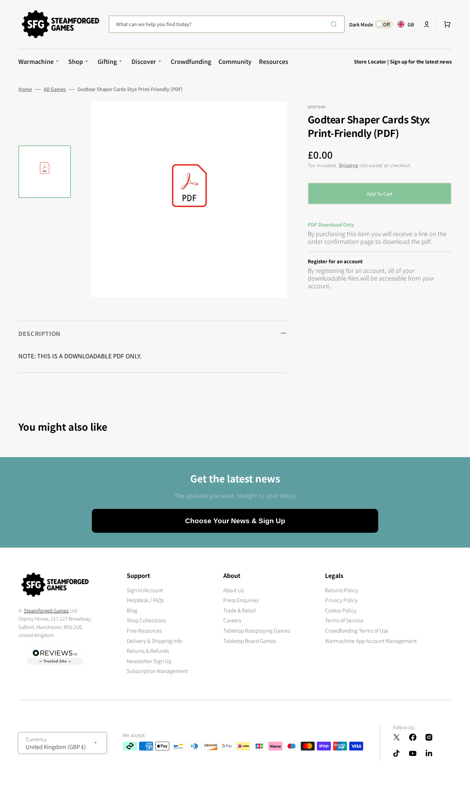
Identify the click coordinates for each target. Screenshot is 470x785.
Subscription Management (157, 670)
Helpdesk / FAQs (145, 600)
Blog (132, 610)
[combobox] (227, 24)
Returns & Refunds (148, 650)
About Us (233, 590)
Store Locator (370, 61)
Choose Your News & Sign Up (235, 521)
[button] (427, 24)
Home (25, 89)
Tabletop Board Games (249, 640)
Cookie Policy (341, 610)
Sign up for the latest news (421, 61)
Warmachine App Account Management (371, 640)
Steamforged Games (46, 610)
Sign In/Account (145, 590)
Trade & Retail (239, 610)
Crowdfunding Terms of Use (356, 630)
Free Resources (144, 630)
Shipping (348, 165)
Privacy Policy (341, 600)
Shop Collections (146, 620)
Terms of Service (344, 620)
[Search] (335, 24)
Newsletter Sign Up (149, 661)
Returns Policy (341, 590)
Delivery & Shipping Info (154, 640)
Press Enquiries (240, 600)
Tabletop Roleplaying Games (256, 630)
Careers (232, 620)
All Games (55, 89)
